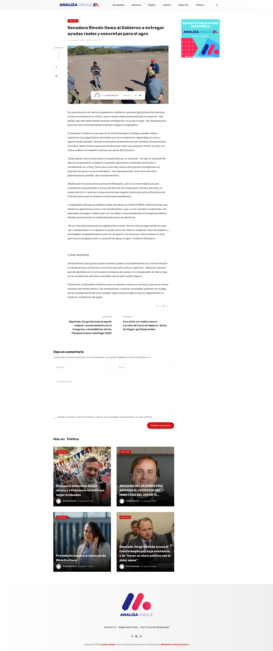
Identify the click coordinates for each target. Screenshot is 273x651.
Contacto (110, 627)
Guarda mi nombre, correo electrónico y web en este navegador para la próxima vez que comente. (105, 417)
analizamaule (111, 95)
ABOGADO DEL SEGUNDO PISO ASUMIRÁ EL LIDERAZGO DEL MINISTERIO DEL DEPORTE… (141, 490)
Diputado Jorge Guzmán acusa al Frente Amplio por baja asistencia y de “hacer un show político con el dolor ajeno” (144, 553)
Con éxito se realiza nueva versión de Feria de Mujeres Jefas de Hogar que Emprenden (145, 325)
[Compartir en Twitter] (56, 76)
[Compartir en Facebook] (56, 67)
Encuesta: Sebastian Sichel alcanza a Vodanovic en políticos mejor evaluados (80, 490)
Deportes (184, 5)
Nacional (136, 5)
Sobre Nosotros (128, 627)
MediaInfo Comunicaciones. (175, 644)
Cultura (167, 5)
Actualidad (118, 5)
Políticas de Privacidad (154, 627)
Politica (200, 5)
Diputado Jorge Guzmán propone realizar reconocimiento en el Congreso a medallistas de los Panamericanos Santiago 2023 (90, 327)
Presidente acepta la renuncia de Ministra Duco (81, 558)
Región (152, 5)
